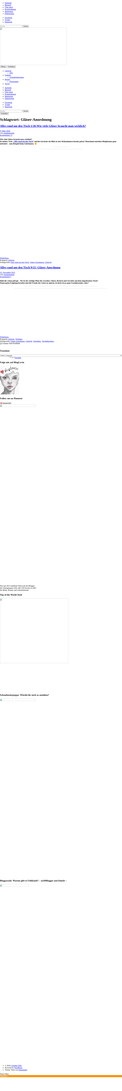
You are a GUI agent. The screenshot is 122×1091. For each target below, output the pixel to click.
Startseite (8, 3)
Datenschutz (9, 14)
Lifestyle (8, 71)
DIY (11, 73)
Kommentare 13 (6, 135)
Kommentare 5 (5, 277)
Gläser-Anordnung (37, 262)
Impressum (9, 11)
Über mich (9, 7)
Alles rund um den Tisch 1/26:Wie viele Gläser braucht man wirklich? (43, 125)
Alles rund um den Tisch (19, 262)
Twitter (7, 20)
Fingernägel (14, 82)
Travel (7, 84)
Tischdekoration (48, 341)
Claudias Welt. (16, 1066)
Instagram (8, 22)
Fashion (8, 75)
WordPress (18, 1068)
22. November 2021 (7, 272)
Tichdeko (18, 339)
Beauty (7, 79)
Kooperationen (10, 9)
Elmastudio (23, 1070)
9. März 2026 (5, 131)
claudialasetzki (8, 133)
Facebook (8, 18)
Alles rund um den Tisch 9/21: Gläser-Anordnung (30, 267)
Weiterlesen (4, 258)
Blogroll (8, 5)
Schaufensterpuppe (17, 77)
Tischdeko (37, 341)
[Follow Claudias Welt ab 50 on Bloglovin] (9, 394)
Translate (17, 358)
